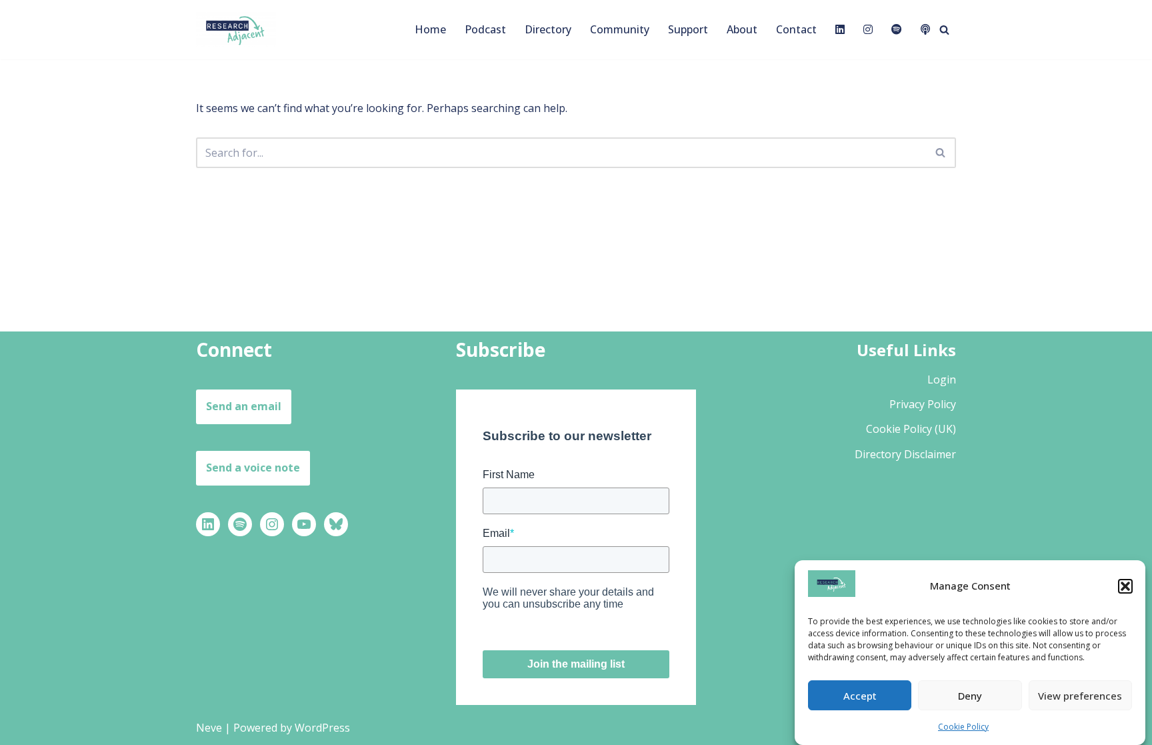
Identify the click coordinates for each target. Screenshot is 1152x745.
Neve (209, 727)
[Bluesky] (336, 524)
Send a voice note (253, 467)
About (742, 29)
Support (688, 29)
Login (941, 379)
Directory (548, 29)
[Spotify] (240, 524)
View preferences (1080, 695)
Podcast (485, 29)
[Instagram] (272, 524)
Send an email (243, 406)
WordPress (322, 727)
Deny (970, 695)
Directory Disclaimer (905, 454)
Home (430, 29)
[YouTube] (304, 524)
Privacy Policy (922, 404)
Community (619, 29)
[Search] (944, 30)
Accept (860, 695)
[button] (1125, 586)
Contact (796, 29)
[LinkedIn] (208, 524)
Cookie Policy (963, 726)
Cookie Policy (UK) (911, 429)
